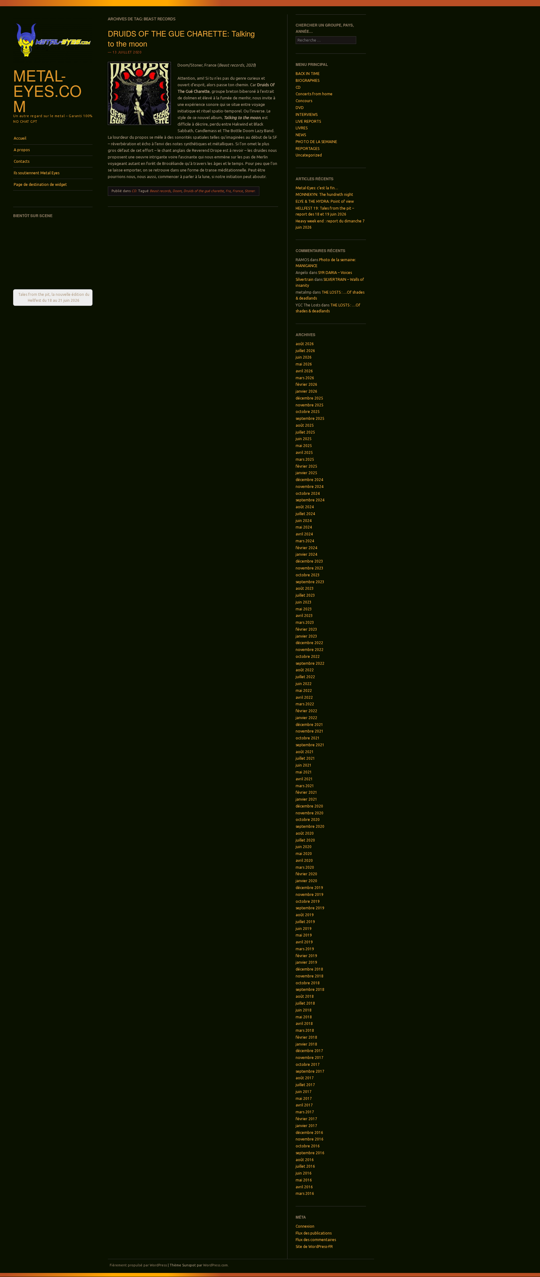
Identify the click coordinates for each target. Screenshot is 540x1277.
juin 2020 (304, 847)
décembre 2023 (309, 561)
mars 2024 (305, 541)
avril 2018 (304, 1023)
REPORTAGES (307, 149)
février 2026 (306, 384)
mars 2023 (305, 622)
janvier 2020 (306, 881)
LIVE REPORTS (308, 121)
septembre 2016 (310, 1153)
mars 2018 (305, 1030)
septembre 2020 (310, 826)
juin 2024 (304, 521)
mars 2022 (305, 704)
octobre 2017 (308, 1064)
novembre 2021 (309, 731)
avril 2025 (304, 452)
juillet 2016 (305, 1166)
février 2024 (306, 548)
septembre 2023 (310, 582)
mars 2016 (305, 1193)
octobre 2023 (308, 575)
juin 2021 (304, 765)
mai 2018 (304, 1017)
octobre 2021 (308, 738)
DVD (300, 108)
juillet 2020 (305, 840)
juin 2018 (304, 1010)
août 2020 (305, 833)
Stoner (250, 191)
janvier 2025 (306, 473)
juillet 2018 (305, 1003)
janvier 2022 (306, 718)
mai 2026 (304, 364)
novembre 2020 (309, 813)
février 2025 (306, 466)
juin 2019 (304, 929)
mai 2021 (304, 772)
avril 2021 (304, 779)
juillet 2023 (305, 595)
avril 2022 (304, 697)
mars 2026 (305, 378)
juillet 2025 (305, 432)
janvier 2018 (306, 1044)
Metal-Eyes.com (47, 90)
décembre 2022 (309, 643)
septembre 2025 (310, 418)
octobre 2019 (308, 901)
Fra (228, 191)
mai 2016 (304, 1180)
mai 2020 (304, 854)
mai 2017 (304, 1098)
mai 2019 (304, 935)
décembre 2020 (309, 806)
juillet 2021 (305, 758)
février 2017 (306, 1119)
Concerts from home (314, 94)
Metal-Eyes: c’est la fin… (317, 188)
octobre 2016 (308, 1146)
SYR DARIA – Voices (335, 273)
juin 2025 (304, 439)
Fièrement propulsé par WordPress (138, 1265)
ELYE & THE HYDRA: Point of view (325, 201)
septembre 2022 (310, 663)
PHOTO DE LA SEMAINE (316, 142)
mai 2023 (304, 609)
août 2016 (305, 1160)
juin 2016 (304, 1173)
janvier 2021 (306, 799)
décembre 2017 (309, 1051)
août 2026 (305, 344)
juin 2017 (304, 1092)
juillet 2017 (305, 1085)
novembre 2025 (309, 405)
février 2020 (306, 874)
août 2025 (305, 425)
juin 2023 (304, 602)
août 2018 (305, 996)
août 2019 (305, 915)
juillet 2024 (305, 514)
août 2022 (305, 670)
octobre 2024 (308, 493)
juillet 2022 (305, 677)
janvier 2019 (306, 962)
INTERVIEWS (307, 114)
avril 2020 (304, 860)
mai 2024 (304, 527)
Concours (304, 101)
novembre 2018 (309, 976)
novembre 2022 (309, 650)
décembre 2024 (309, 480)
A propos (22, 150)
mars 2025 (305, 459)
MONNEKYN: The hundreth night (324, 194)
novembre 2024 (309, 486)
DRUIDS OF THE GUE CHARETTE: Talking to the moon (181, 38)
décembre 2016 (309, 1132)
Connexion (305, 1226)
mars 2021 (305, 786)
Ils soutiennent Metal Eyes (36, 173)
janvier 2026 (306, 391)
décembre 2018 (309, 969)
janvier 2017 (306, 1126)
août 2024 (305, 507)
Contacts (21, 161)
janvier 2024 (306, 554)
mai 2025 (304, 446)
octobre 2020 (308, 819)
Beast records (160, 191)
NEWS (301, 135)
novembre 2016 (309, 1139)
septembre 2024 (310, 500)
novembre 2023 (309, 568)
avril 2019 (304, 942)
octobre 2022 (308, 656)
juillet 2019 (305, 922)
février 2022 (306, 711)
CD (134, 191)
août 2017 (305, 1078)
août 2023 (305, 588)
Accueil (20, 138)
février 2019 (306, 956)
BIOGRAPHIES (307, 80)
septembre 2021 (310, 745)
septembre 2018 (310, 989)
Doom (177, 191)
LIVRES (302, 128)
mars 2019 (305, 949)
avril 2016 (304, 1187)
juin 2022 (304, 684)
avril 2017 (304, 1105)
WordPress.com (215, 1265)
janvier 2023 (306, 636)
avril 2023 (304, 616)
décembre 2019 (309, 888)
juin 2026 (304, 357)
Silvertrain (304, 279)
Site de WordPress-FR (314, 1247)
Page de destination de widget (40, 184)
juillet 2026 (305, 351)
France (237, 191)
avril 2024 (304, 534)
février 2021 (306, 792)
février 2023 (306, 629)
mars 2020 (305, 867)
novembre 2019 (309, 894)
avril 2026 (304, 371)
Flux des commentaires (316, 1240)
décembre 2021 (309, 725)
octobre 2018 (308, 983)
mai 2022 (304, 690)
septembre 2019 (310, 908)
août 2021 (305, 752)
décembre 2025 (309, 398)
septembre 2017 (310, 1071)
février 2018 (306, 1037)
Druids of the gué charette (203, 191)
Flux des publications (314, 1233)
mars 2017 (305, 1112)
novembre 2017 (309, 1058)
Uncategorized (309, 155)
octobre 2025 (308, 412)
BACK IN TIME (308, 74)
